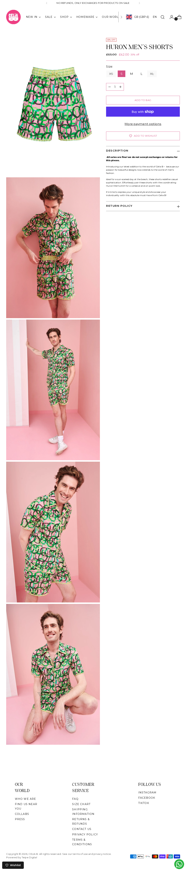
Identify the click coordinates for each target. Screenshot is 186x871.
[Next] (139, 3)
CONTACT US (81, 829)
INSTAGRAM (147, 792)
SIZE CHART (81, 804)
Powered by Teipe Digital (21, 857)
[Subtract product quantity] (109, 86)
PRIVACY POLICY (85, 834)
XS (111, 74)
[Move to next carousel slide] (177, 765)
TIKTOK (143, 803)
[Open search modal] (162, 17)
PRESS (20, 819)
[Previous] (47, 3)
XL (152, 74)
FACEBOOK (146, 797)
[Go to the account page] (170, 17)
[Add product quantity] (120, 86)
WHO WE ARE (25, 799)
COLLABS (22, 814)
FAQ (75, 799)
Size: (111, 66)
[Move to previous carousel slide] (168, 765)
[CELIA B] (13, 17)
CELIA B (33, 853)
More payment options (143, 124)
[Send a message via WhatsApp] (179, 864)
